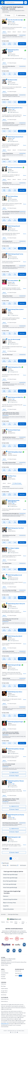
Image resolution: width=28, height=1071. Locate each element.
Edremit (13, 229)
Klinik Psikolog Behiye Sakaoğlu (16, 748)
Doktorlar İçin (18, 971)
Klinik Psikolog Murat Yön (14, 367)
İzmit (12, 170)
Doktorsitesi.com (4, 999)
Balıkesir (9, 229)
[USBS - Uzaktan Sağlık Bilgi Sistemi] (19, 939)
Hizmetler (3, 976)
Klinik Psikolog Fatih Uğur (14, 665)
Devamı (24, 27)
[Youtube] (17, 1032)
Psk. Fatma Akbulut (13, 280)
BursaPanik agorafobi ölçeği (9, 881)
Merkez (13, 283)
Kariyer (18, 975)
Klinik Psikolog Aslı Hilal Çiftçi (15, 397)
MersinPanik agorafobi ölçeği (10, 887)
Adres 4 (19, 31)
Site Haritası (3, 994)
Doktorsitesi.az (4, 1001)
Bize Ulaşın (3, 986)
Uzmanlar (3, 971)
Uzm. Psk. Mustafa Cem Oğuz (15, 19)
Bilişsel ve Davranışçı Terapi (9, 902)
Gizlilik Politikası (4, 988)
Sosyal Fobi (5, 906)
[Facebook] (10, 1032)
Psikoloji (9, 21)
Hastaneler (3, 978)
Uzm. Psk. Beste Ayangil (14, 339)
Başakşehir (14, 504)
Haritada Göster (22, 35)
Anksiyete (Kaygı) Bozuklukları (10, 899)
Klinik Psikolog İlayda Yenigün (15, 721)
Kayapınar (15, 455)
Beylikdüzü (14, 400)
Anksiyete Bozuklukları (8, 909)
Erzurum (9, 199)
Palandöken (14, 199)
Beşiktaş (13, 479)
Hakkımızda (3, 984)
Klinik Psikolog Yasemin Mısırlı (15, 136)
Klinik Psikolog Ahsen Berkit (15, 636)
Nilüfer (12, 370)
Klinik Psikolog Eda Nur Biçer (15, 107)
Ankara (9, 23)
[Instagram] (15, 1032)
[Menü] (25, 2)
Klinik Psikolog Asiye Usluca (15, 691)
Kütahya (9, 283)
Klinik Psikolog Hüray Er (14, 226)
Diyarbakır (10, 455)
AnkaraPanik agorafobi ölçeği (10, 877)
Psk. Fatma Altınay (13, 196)
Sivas (9, 840)
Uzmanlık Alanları (4, 972)
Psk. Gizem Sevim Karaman (15, 167)
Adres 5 (24, 31)
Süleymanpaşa (15, 578)
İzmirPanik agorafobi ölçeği (9, 884)
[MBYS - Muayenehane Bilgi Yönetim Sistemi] (8, 939)
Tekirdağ (10, 432)
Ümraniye (14, 110)
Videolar (3, 922)
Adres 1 (4, 31)
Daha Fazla (22, 43)
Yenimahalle (14, 785)
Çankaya (13, 23)
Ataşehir (13, 751)
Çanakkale (10, 606)
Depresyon (5, 896)
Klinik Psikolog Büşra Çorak (15, 575)
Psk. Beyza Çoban (12, 79)
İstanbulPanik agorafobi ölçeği (10, 874)
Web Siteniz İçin (18, 973)
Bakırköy (13, 342)
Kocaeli (9, 170)
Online (11, 922)
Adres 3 (14, 31)
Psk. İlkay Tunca (12, 476)
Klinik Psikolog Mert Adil (14, 837)
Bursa (9, 370)
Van (9, 313)
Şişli (12, 139)
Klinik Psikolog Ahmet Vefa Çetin (16, 603)
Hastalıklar (3, 974)
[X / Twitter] (12, 1032)
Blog (7, 922)
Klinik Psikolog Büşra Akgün (15, 452)
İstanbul (9, 110)
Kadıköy (13, 551)
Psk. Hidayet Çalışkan (13, 548)
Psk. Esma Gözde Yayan (14, 430)
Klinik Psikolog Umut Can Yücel (16, 528)
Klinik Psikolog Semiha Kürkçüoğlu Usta (13, 501)
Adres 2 (9, 31)
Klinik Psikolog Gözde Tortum (15, 254)
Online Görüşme (12, 63)
